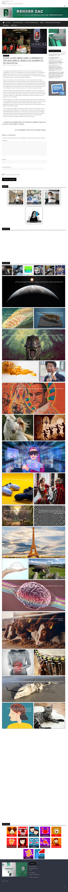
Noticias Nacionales (18, 22)
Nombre (4, 159)
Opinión (42, 22)
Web (3, 174)
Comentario (4, 140)
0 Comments (18, 65)
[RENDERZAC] (34, 8)
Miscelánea (6, 25)
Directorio (14, 25)
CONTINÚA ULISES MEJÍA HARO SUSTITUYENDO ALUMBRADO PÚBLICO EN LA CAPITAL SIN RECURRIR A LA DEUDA (24, 123)
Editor (13, 65)
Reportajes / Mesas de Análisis (52, 22)
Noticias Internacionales (31, 22)
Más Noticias (6, 55)
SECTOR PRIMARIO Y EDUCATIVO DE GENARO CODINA (31, 130)
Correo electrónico (6, 167)
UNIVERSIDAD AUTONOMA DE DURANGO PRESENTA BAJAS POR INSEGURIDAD (56, 62)
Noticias (8, 22)
